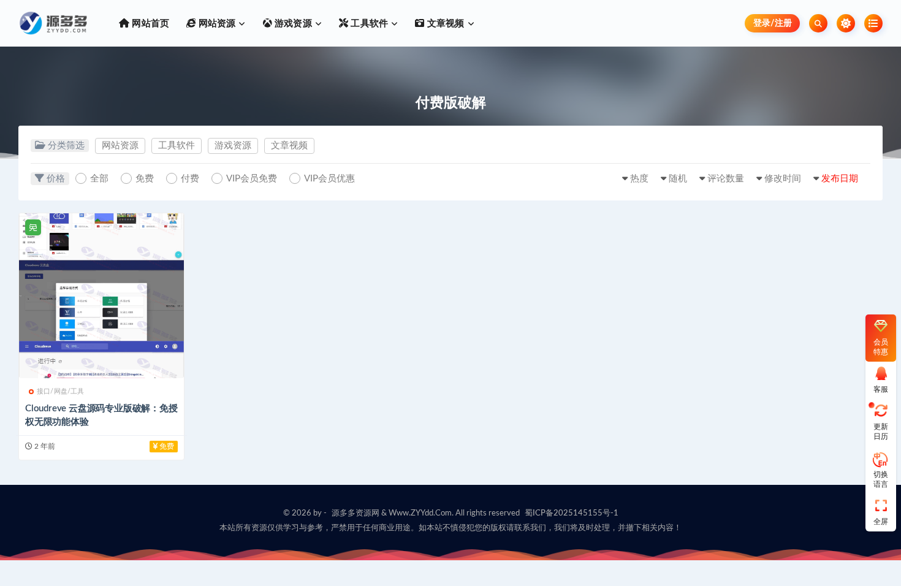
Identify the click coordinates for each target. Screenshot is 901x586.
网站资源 (120, 145)
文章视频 (289, 145)
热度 (639, 178)
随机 (678, 178)
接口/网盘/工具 (61, 391)
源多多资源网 (355, 513)
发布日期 (839, 178)
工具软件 (176, 145)
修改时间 (782, 178)
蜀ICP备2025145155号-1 (571, 513)
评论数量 (725, 178)
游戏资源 (233, 145)
